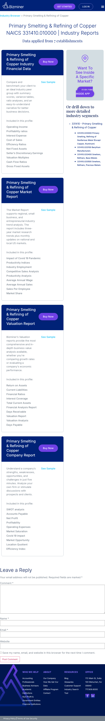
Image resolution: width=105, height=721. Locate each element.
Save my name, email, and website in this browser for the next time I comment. (48, 653)
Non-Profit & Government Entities (31, 699)
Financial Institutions (31, 704)
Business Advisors (30, 685)
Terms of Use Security (27, 718)
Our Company (49, 678)
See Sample (48, 82)
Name (4, 618)
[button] (102, 6)
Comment (6, 583)
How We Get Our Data (50, 684)
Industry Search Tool (71, 691)
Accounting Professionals (28, 680)
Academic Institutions (27, 691)
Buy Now (48, 61)
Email (4, 630)
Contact (46, 693)
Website (5, 641)
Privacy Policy (9, 718)
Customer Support (72, 685)
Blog (66, 678)
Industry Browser (10, 15)
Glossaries (68, 682)
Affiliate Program (50, 689)
